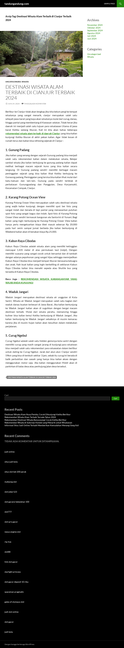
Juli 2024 (91, 36)
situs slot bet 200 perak (15, 471)
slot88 (7, 551)
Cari (7, 395)
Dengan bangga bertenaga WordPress (19, 644)
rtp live (8, 541)
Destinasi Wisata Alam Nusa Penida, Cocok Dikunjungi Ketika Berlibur (38, 414)
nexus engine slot (13, 531)
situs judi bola (11, 461)
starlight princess (13, 572)
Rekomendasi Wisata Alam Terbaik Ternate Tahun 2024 (30, 417)
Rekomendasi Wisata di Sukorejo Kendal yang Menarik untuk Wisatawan (38, 422)
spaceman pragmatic (14, 592)
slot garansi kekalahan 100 (17, 501)
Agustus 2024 (93, 33)
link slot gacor (11, 561)
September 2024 (95, 30)
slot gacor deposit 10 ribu (16, 582)
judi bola (9, 632)
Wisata (25, 82)
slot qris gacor (11, 521)
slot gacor (9, 622)
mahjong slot (11, 481)
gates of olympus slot (14, 602)
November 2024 (95, 25)
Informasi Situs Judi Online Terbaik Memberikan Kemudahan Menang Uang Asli (42, 425)
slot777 (8, 511)
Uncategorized (13, 82)
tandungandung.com (17, 3)
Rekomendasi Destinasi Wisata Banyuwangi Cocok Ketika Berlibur (36, 420)
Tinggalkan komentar (35, 104)
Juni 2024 (91, 38)
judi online (10, 451)
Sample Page (109, 4)
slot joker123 (11, 491)
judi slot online (11, 612)
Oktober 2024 (93, 27)
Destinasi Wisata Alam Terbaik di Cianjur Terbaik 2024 (40, 92)
